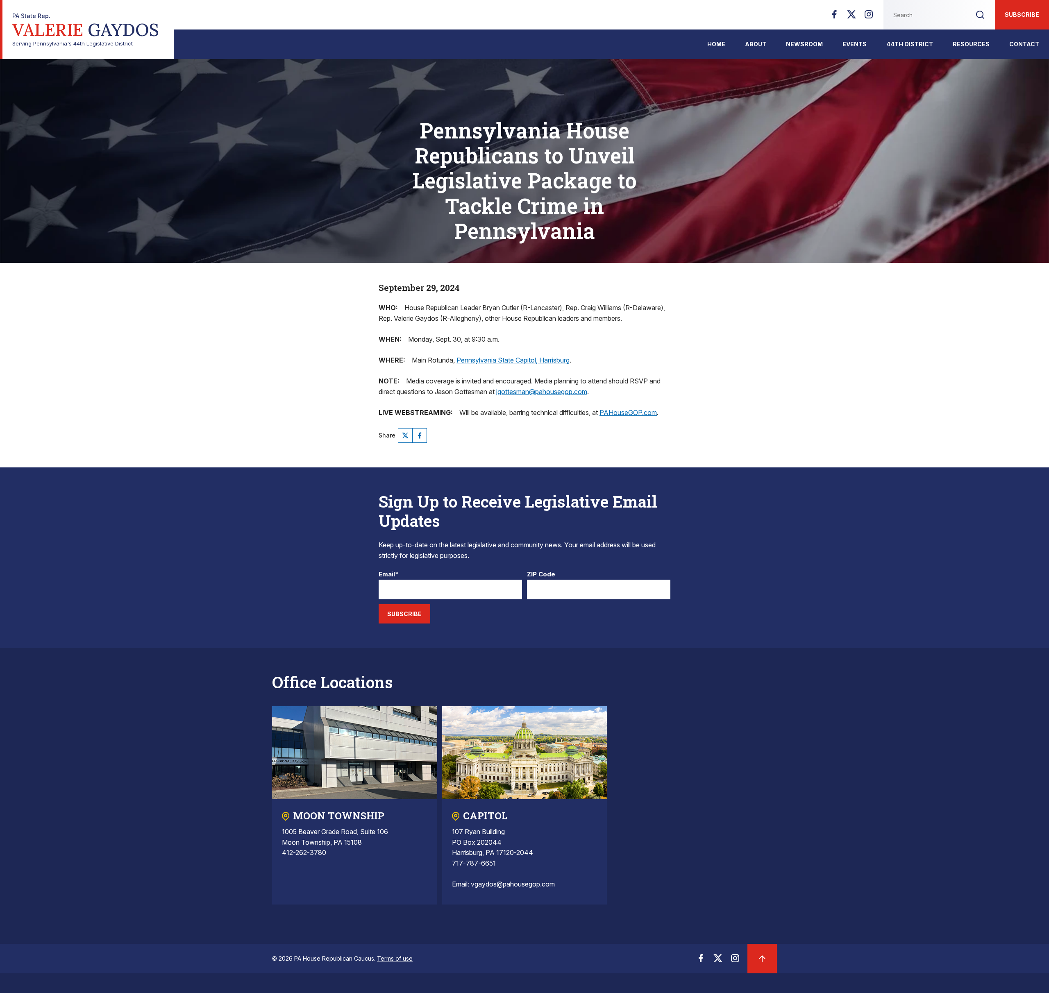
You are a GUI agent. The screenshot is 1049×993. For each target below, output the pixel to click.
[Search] (980, 14)
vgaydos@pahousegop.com (513, 884)
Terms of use (395, 958)
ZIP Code (541, 574)
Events (854, 44)
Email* (389, 574)
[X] (851, 17)
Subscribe (1022, 14)
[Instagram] (869, 17)
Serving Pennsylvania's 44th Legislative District (85, 29)
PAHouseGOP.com (628, 412)
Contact (1024, 44)
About (755, 44)
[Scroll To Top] (762, 958)
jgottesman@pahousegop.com (541, 392)
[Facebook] (834, 17)
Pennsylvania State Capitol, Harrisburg (513, 360)
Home (716, 44)
